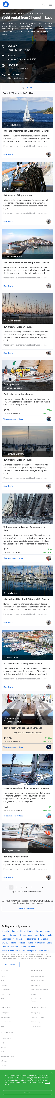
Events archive (5, 994)
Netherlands (31, 939)
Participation (5, 1013)
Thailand (14, 947)
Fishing (33, 994)
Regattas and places (38, 976)
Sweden (5, 947)
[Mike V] (49, 816)
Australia (5, 931)
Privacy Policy (35, 1013)
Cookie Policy (35, 1022)
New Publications (6, 1038)
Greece (23, 935)
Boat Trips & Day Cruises (36, 1000)
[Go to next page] (47, 887)
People (3, 1043)
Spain (49, 943)
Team (3, 981)
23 (42, 887)
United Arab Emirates (11, 951)
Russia (30, 943)
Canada (14, 931)
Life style (4, 1061)
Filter (29, 87)
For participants (6, 1022)
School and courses (37, 981)
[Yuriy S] (49, 558)
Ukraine (31, 947)
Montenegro (18, 939)
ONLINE (5, 943)
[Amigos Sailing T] (49, 419)
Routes (3, 1052)
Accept (27, 1092)
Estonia (47, 931)
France (4, 935)
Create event (10, 965)
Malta (50, 935)
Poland (13, 943)
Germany (13, 935)
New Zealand (44, 939)
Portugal (21, 943)
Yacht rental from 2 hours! (24, 13)
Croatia (30, 931)
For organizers (6, 1017)
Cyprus (39, 931)
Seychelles (40, 943)
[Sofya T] (49, 747)
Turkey (23, 947)
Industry (3, 1065)
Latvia (43, 935)
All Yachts (4, 999)
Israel (30, 935)
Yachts (3, 1047)
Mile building (35, 985)
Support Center (36, 1026)
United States (44, 951)
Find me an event (27, 909)
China (22, 931)
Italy (36, 935)
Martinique (6, 939)
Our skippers (5, 990)
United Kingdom (29, 951)
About (3, 976)
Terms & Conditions (37, 1017)
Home (6, 13)
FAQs (3, 1026)
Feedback (4, 985)
